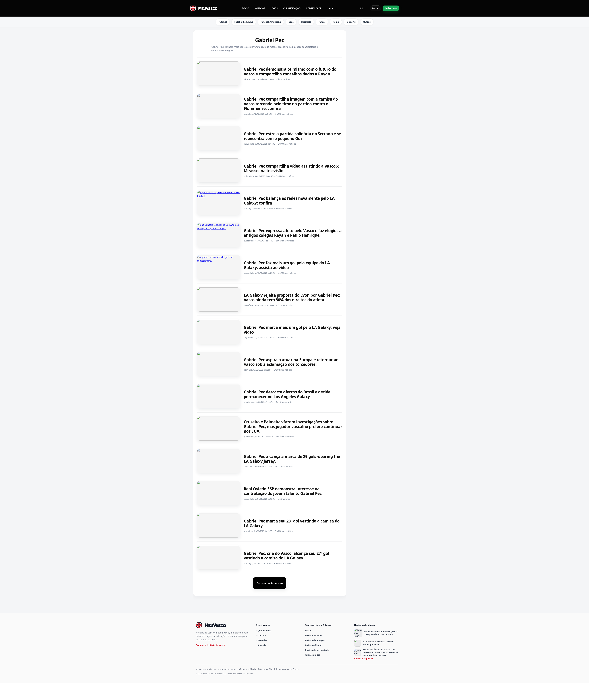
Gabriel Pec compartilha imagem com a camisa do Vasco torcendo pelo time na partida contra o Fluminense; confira (291, 103)
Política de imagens (315, 640)
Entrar (375, 8)
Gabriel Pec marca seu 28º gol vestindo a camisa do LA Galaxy (292, 523)
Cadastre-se (391, 8)
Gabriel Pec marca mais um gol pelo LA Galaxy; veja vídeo (292, 330)
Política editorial (313, 645)
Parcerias (262, 640)
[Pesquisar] (362, 8)
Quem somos (264, 630)
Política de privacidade (317, 650)
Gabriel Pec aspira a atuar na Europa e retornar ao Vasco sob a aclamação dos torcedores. (291, 362)
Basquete (306, 21)
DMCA (308, 630)
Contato (262, 635)
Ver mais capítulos (363, 658)
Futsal (322, 21)
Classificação (292, 8)
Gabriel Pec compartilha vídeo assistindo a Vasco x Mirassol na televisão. (291, 168)
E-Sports (351, 21)
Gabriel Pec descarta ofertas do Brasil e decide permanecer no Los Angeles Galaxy (287, 394)
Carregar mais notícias (269, 583)
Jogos (274, 8)
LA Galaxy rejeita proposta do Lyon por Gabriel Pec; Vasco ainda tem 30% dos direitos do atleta (292, 297)
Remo (336, 21)
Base (291, 21)
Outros (367, 21)
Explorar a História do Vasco (210, 645)
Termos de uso (312, 654)
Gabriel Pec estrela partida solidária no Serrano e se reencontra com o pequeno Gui (292, 136)
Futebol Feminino (243, 21)
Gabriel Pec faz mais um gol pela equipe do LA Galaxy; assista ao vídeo (287, 265)
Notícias (260, 8)
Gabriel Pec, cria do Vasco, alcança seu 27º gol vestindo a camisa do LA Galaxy (286, 556)
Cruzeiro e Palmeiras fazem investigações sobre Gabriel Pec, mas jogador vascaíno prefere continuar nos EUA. (293, 426)
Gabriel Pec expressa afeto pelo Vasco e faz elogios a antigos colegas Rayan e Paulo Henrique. (293, 233)
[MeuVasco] (204, 8)
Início (245, 8)
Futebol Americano (271, 21)
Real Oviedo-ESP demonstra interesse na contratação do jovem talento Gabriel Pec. (283, 491)
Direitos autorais (313, 635)
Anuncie (262, 645)
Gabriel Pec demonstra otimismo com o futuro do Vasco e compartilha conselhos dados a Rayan (290, 71)
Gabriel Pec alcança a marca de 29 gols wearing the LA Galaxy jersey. (292, 459)
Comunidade (313, 8)
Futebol (223, 21)
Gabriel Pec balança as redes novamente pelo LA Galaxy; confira (289, 200)
